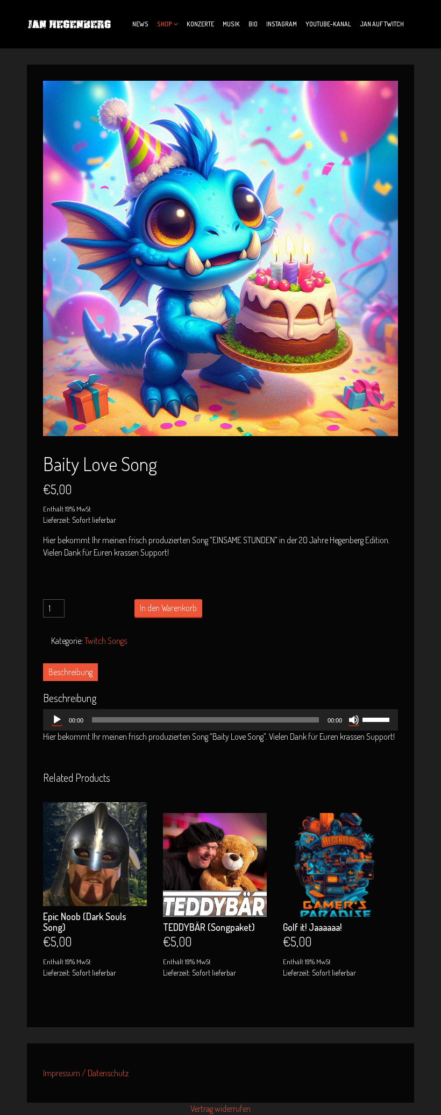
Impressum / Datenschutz (86, 1073)
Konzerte (200, 24)
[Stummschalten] (353, 719)
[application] (220, 720)
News (140, 24)
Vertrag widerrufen (220, 1108)
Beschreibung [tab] (70, 672)
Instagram (281, 24)
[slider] (377, 718)
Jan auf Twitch (382, 24)
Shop (164, 24)
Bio (253, 24)
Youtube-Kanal (328, 24)
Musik (231, 24)
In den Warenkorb (168, 607)
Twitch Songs (105, 640)
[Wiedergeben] (57, 719)
